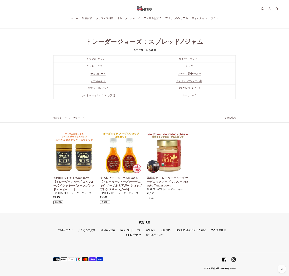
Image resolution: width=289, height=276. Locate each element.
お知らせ (151, 230)
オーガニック (189, 95)
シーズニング (98, 80)
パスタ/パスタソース (189, 88)
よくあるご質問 (86, 230)
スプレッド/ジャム (98, 88)
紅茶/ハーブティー (189, 59)
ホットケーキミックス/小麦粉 (98, 95)
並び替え (57, 118)
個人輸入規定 (107, 230)
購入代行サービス (130, 230)
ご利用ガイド (65, 230)
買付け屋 (215, 268)
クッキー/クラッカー (98, 66)
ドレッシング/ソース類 (189, 80)
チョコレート (98, 73)
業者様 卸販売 (218, 230)
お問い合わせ (133, 234)
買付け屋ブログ (154, 234)
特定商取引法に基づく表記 (191, 230)
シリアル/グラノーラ (98, 59)
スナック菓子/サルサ (189, 73)
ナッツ (189, 66)
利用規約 (166, 230)
